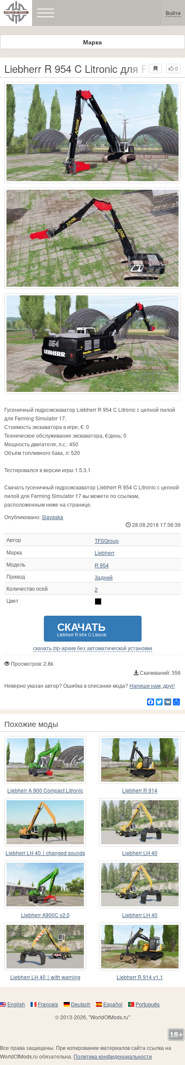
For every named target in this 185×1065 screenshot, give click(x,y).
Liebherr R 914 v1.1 (140, 976)
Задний (104, 577)
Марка (92, 42)
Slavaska (52, 516)
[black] (98, 601)
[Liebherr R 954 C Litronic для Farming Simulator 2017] (92, 132)
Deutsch (80, 1004)
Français (48, 1004)
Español (113, 1004)
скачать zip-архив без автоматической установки (92, 648)
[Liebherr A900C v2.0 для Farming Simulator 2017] (45, 884)
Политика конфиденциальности (113, 1056)
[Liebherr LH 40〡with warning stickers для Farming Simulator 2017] (45, 947)
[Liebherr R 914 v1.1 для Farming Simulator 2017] (140, 947)
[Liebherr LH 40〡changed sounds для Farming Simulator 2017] (45, 822)
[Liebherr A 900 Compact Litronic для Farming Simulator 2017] (45, 760)
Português (148, 1004)
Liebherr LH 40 (139, 852)
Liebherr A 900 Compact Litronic (45, 790)
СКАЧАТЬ (82, 628)
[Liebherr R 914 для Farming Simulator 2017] (140, 760)
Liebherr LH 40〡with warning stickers (45, 977)
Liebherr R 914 (139, 790)
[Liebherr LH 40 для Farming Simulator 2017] (140, 822)
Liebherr (104, 553)
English (16, 1004)
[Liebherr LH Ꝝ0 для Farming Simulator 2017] (140, 884)
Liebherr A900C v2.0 (45, 914)
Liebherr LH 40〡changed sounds (45, 852)
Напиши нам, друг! (152, 685)
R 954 (102, 565)
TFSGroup (107, 541)
